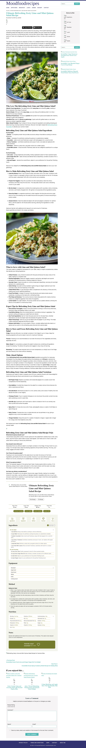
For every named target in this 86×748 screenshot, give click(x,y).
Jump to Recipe (28, 27)
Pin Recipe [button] (40, 499)
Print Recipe (38, 27)
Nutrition (43, 520)
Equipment (23, 520)
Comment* (10, 710)
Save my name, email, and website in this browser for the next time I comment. (32, 730)
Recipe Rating (11, 705)
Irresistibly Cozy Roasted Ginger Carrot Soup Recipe (70, 64)
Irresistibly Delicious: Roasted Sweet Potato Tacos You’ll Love (70, 72)
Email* (34, 724)
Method (33, 520)
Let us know (27, 645)
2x (50, 525)
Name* (9, 724)
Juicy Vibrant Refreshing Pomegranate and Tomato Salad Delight (32, 687)
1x (47, 525)
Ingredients (12, 520)
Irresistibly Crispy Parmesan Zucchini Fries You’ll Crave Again (69, 55)
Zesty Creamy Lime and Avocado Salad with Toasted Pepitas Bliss (14, 687)
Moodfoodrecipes (22, 3)
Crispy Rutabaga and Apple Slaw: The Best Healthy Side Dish (50, 685)
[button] (53, 529)
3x (52, 525)
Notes (53, 520)
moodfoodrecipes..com (51, 745)
